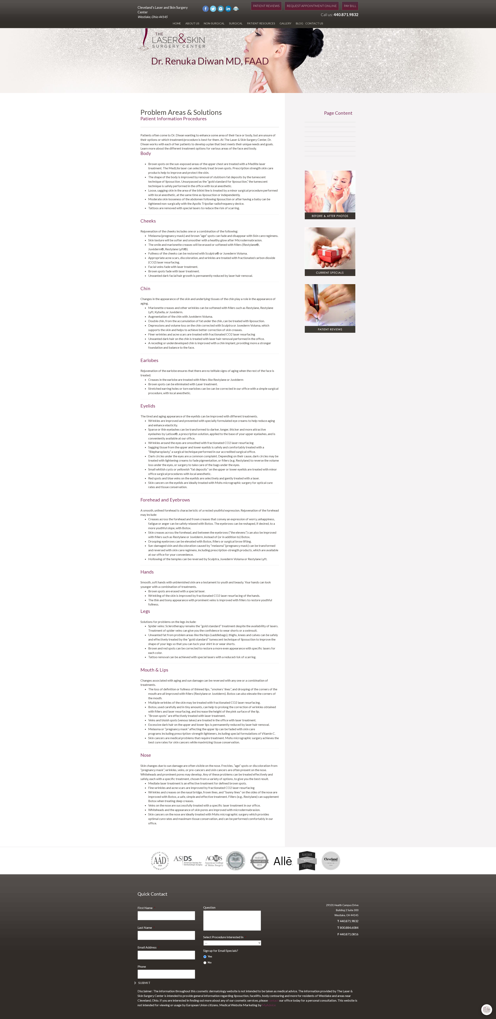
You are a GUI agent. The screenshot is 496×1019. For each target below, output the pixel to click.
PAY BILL (350, 6)
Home (177, 23)
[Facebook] (205, 8)
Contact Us (314, 23)
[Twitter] (213, 8)
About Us (192, 23)
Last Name (146, 927)
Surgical (236, 23)
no (210, 962)
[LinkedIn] (228, 8)
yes (210, 956)
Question (209, 907)
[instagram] (220, 8)
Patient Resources (261, 23)
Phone (142, 966)
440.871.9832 (346, 14)
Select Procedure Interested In (224, 937)
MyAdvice (269, 1005)
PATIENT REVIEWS (266, 6)
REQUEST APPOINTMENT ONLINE (312, 6)
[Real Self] (235, 8)
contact (273, 1000)
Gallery (285, 23)
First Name (146, 908)
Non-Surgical (214, 23)
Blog (299, 23)
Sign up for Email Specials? (220, 950)
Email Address (148, 947)
